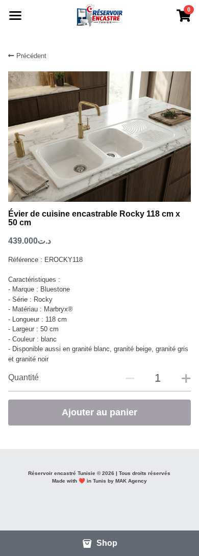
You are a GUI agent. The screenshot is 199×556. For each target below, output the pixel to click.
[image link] (99, 14)
